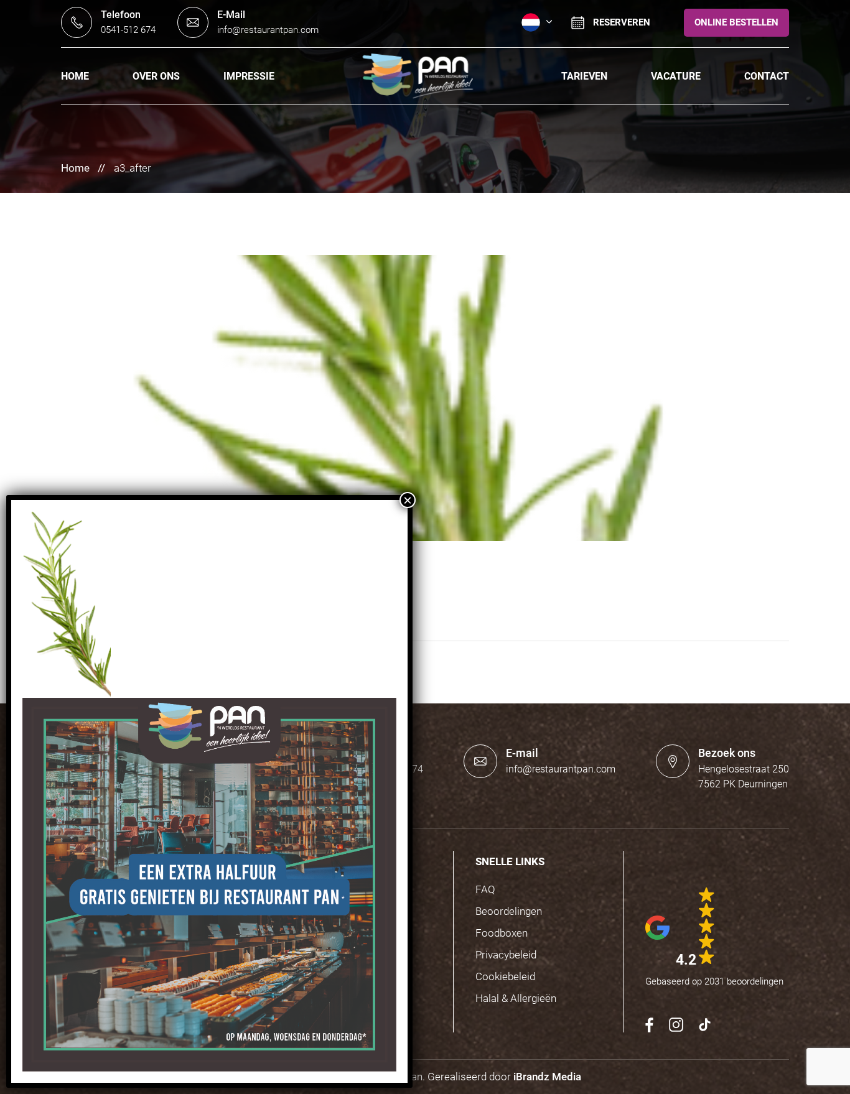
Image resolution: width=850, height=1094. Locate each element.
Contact (766, 76)
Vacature (676, 76)
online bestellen (736, 22)
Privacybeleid (505, 954)
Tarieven (584, 76)
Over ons (156, 76)
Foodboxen (501, 933)
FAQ (485, 889)
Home (75, 76)
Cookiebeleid (505, 976)
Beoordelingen (508, 911)
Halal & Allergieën (515, 998)
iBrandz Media (547, 1076)
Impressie (248, 76)
